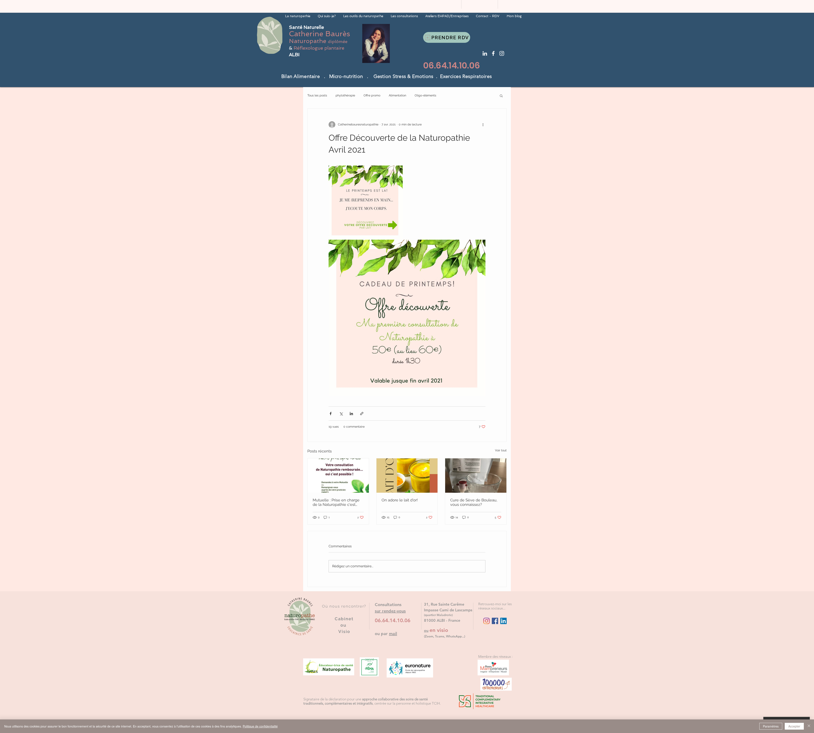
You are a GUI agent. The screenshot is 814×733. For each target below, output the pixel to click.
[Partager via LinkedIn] (351, 414)
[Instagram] (486, 621)
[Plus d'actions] (482, 124)
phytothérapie (345, 95)
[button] (501, 95)
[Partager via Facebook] (331, 414)
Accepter (794, 726)
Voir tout (501, 450)
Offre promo (372, 95)
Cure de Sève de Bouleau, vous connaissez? (473, 502)
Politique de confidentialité (260, 726)
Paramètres (771, 726)
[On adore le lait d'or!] (407, 475)
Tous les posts (317, 95)
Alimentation (397, 95)
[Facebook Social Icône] (495, 621)
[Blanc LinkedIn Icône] (485, 53)
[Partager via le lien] (362, 414)
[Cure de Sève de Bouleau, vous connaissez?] (475, 475)
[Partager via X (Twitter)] (341, 414)
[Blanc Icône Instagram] (502, 53)
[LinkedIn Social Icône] (503, 621)
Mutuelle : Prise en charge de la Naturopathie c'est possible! (336, 502)
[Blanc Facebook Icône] (493, 53)
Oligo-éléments (425, 95)
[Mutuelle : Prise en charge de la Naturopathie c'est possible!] (338, 475)
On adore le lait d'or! (400, 500)
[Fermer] (808, 726)
